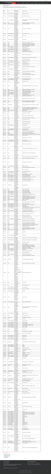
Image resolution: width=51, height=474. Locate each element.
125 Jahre (9, 3)
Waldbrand (36, 3)
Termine (32, 3)
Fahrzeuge (22, 3)
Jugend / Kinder (27, 3)
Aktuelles (13, 3)
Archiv (47, 3)
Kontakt (43, 3)
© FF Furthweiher (22, 470)
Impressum (26, 470)
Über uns (18, 3)
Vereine (40, 3)
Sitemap (30, 470)
